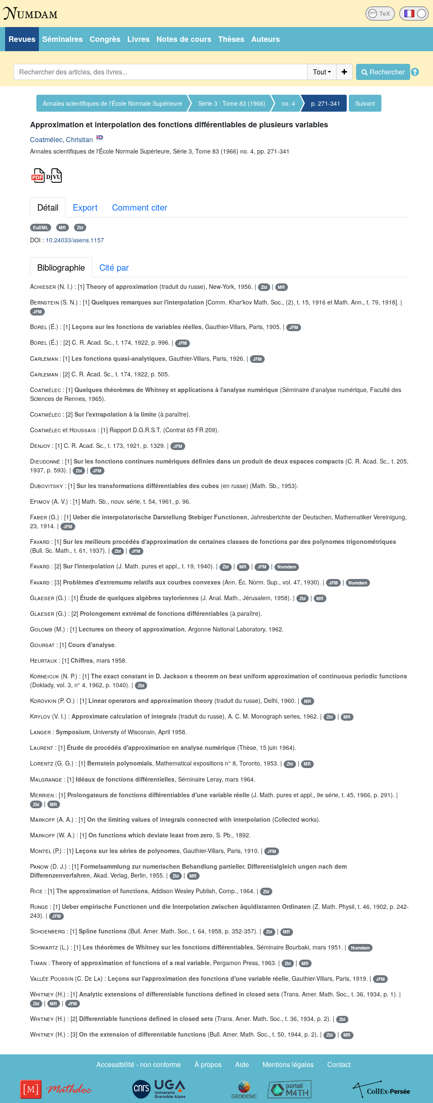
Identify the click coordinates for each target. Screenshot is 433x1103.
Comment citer (139, 207)
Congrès (105, 38)
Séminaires (62, 38)
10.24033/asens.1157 (75, 240)
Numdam (286, 566)
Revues (22, 38)
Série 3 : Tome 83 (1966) (232, 103)
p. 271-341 (325, 103)
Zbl (80, 227)
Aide (242, 1064)
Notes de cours (183, 38)
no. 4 (288, 103)
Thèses (231, 38)
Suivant (365, 103)
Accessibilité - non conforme (138, 1064)
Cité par (114, 267)
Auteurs (265, 38)
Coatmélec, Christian (61, 139)
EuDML (40, 227)
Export (85, 207)
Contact (339, 1064)
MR (62, 227)
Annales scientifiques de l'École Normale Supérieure (112, 103)
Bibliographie (61, 267)
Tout (319, 72)
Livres (138, 38)
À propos (208, 1064)
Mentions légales (288, 1064)
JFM (37, 311)
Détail (47, 207)
